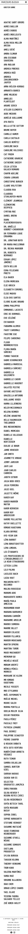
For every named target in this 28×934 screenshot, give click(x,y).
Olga (20, 711)
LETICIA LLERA (10, 565)
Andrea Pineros (11, 68)
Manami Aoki (10, 592)
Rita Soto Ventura (13, 747)
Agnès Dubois (10, 30)
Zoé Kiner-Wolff (12, 903)
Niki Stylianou (11, 690)
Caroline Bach (11, 146)
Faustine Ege (10, 334)
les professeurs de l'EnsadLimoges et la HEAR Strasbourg (14, 559)
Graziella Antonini (13, 395)
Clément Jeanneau (13, 200)
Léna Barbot (10, 539)
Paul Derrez (10, 731)
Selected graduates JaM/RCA (14, 783)
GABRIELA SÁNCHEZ (13, 368)
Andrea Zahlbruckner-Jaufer (11, 79)
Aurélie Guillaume (13, 117)
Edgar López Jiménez (10, 261)
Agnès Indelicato (12, 34)
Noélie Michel (11, 698)
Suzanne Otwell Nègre (12, 839)
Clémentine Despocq (9, 206)
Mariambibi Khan (12, 607)
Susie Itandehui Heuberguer (11, 832)
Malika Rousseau (12, 588)
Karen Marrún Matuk (11, 503)
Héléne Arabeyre (12, 415)
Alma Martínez (11, 38)
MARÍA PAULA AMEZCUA (10, 602)
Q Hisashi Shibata (12, 743)
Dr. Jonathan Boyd (13, 240)
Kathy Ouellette (12, 523)
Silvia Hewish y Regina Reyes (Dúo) (14, 794)
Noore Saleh (10, 703)
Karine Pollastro (13, 519)
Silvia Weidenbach (13, 799)
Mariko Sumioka (11, 624)
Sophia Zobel (10, 814)
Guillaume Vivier (12, 399)
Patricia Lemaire (12, 727)
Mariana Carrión (12, 616)
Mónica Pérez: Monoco (11, 670)
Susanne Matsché (12, 826)
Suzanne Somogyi (12, 844)
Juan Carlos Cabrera (10, 471)
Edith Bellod (10, 266)
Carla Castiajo (11, 138)
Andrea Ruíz (10, 72)
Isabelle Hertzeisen (9, 440)
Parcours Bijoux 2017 (13, 924)
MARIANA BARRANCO (13, 612)
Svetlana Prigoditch (9, 850)
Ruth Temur (10, 758)
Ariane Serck (10, 105)
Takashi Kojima (11, 859)
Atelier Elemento (13, 109)
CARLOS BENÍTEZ (11, 142)
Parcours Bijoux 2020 (13, 927)
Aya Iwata (9, 121)
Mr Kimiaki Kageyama (9, 681)
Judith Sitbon (11, 477)
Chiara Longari (11, 177)
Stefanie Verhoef (13, 822)
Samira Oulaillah (12, 762)
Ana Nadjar (9, 64)
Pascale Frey (10, 723)
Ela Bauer (9, 277)
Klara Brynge (11, 531)
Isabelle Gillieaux (13, 434)
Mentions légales (13, 922)
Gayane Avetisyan (12, 391)
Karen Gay (9, 497)
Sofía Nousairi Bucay (11, 809)
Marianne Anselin (12, 620)
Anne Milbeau (10, 94)
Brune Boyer (10, 130)
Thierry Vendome (12, 863)
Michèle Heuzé (11, 660)
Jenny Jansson (11, 462)
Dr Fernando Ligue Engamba (13, 235)
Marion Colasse (12, 632)
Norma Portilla (12, 707)
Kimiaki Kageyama (12, 527)
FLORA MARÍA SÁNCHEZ (10, 350)
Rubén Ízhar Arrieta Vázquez (14, 753)
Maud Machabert (12, 652)
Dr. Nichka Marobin (13, 248)
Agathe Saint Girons (14, 22)
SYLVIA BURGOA (11, 855)
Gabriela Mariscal (13, 364)
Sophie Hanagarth (13, 818)
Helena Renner (11, 411)
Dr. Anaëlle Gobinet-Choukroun (13, 228)
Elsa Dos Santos (12, 297)
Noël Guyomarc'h (12, 694)
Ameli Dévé (9, 49)
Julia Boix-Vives (12, 481)
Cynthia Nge (10, 211)
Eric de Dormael (12, 313)
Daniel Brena (10, 215)
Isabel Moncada (12, 430)
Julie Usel (9, 489)
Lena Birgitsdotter (14, 543)
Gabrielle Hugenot (13, 383)
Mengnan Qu (9, 656)
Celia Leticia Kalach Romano (11, 168)
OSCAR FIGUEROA (11, 715)
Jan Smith (9, 454)
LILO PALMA (9, 569)
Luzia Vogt (9, 577)
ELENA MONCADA (11, 281)
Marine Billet (11, 628)
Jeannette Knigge (13, 458)
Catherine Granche (13, 158)
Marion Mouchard (12, 640)
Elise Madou (10, 293)
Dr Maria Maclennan (14, 244)
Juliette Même (11, 493)
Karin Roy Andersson (9, 514)
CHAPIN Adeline (11, 173)
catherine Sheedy (13, 162)
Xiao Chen (8, 884)
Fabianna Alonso (12, 326)
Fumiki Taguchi (11, 356)
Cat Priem (9, 154)
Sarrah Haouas (11, 773)
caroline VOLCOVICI (13, 150)
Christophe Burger (13, 181)
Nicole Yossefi (11, 686)
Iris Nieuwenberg (12, 426)
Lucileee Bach (11, 573)
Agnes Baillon (11, 26)
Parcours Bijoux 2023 (13, 929)
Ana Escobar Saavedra (10, 59)
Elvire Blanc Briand (14, 301)
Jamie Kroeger (11, 450)
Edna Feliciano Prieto (11, 272)
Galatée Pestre (12, 387)
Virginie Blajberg (13, 880)
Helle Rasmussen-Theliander (13, 421)
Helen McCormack (13, 407)
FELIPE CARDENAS (12, 338)
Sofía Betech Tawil (13, 803)
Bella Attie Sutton (14, 125)
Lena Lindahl (10, 547)
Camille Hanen (11, 134)
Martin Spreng (11, 644)
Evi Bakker (9, 322)
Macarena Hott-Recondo (12, 583)
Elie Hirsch (9, 285)
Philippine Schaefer (14, 735)
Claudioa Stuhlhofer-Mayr (13, 195)
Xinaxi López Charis (13, 888)
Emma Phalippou (12, 305)
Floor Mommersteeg (11, 344)
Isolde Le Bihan (11, 445)
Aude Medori (10, 113)
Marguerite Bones (13, 597)
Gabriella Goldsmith (9, 374)
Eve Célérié (10, 318)
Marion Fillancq (12, 636)
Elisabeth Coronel (13, 289)
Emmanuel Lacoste (13, 309)
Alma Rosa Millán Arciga (13, 44)
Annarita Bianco (12, 90)
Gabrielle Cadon (12, 379)
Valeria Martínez (12, 871)
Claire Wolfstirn (12, 185)
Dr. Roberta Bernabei (10, 254)
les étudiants (11, 551)
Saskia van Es (10, 777)
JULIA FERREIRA (11, 485)
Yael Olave (9, 892)
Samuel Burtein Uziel (12, 768)
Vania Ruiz (9, 875)
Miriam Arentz (11, 664)
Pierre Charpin (11, 739)
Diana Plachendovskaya (12, 221)
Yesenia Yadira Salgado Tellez (12, 897)
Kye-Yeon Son (10, 535)
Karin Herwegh (11, 508)
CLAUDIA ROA (10, 189)
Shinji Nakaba (10, 788)
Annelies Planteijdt (9, 100)
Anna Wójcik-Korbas (14, 86)
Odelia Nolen (10, 711)
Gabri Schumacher (13, 360)
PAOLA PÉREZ (10, 719)
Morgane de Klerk (13, 675)
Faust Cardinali (12, 330)
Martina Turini (11, 648)
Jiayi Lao (8, 466)
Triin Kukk (9, 867)
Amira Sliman (10, 53)
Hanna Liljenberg (12, 403)
